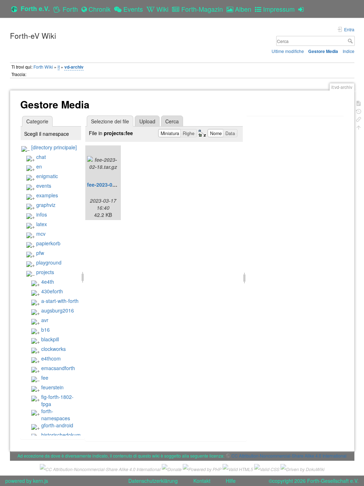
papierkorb (48, 243)
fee (44, 377)
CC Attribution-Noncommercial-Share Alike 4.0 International (289, 456)
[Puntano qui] (358, 118)
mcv (41, 233)
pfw (40, 252)
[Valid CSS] (266, 468)
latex (41, 224)
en (39, 166)
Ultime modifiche (288, 51)
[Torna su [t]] (358, 127)
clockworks (53, 348)
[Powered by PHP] (202, 468)
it (59, 67)
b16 (45, 329)
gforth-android (57, 425)
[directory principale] (54, 147)
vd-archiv (74, 67)
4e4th (47, 281)
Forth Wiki (43, 67)
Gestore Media (323, 51)
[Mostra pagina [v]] (358, 102)
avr (44, 320)
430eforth (52, 291)
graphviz (45, 204)
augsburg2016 (57, 310)
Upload (147, 121)
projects (45, 272)
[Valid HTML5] (238, 468)
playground (48, 262)
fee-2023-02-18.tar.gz (112, 184)
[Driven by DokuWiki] (302, 468)
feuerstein (52, 387)
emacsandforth (58, 368)
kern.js (40, 480)
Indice (348, 51)
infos (41, 214)
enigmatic (47, 176)
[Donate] (172, 468)
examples (47, 195)
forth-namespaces (55, 414)
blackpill (50, 339)
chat (41, 156)
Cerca (351, 40)
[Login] (302, 9)
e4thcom (51, 358)
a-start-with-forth (60, 300)
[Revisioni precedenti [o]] (358, 111)
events (43, 185)
